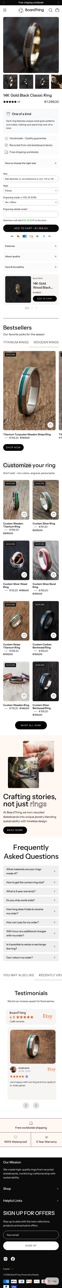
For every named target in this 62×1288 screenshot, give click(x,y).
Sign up (31, 1245)
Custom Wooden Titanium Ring (13, 525)
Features (10, 246)
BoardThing (15, 1274)
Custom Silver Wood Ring (15, 585)
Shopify (35, 1274)
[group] (31, 2)
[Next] (58, 2)
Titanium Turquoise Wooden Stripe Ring (27, 434)
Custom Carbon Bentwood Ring (42, 646)
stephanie (22, 1068)
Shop (7, 1189)
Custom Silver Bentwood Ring (42, 707)
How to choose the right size (20, 163)
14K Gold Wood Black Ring (42, 286)
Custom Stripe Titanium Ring (11, 646)
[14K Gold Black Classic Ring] (10, 82)
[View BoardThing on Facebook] (12, 1258)
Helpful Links (12, 1201)
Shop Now (13, 447)
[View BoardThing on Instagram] (5, 1258)
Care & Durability (14, 267)
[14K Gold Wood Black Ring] (18, 289)
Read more (15, 830)
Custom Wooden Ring (16, 705)
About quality (12, 256)
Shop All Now (31, 725)
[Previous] (3, 2)
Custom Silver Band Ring (44, 585)
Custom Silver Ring (44, 523)
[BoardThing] (31, 10)
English (6, 1269)
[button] (50, 10)
